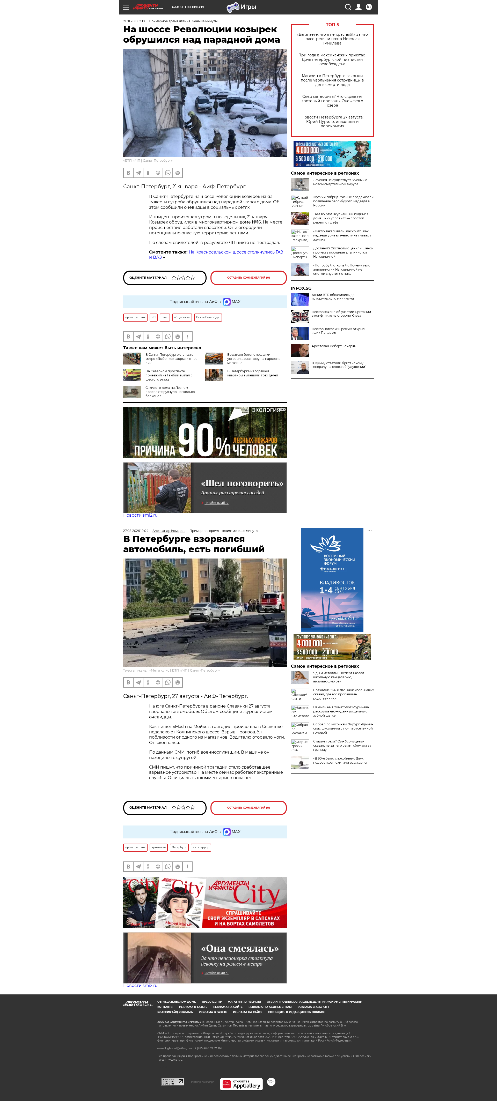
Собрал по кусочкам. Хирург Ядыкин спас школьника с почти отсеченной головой (343, 728)
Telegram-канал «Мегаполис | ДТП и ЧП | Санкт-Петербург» (171, 670)
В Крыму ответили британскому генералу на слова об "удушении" (339, 365)
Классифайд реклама (175, 1012)
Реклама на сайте (228, 1007)
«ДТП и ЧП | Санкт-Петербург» (148, 160)
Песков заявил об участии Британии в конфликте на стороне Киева (341, 313)
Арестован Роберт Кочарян (334, 346)
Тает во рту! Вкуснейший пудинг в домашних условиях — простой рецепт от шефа (340, 218)
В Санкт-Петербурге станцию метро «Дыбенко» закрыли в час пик (171, 359)
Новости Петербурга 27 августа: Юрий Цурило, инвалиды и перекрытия (332, 121)
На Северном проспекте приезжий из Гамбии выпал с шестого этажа (169, 375)
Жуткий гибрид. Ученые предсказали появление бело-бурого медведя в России (343, 201)
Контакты (165, 1007)
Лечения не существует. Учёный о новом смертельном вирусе (340, 182)
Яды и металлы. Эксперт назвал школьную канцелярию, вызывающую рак (338, 677)
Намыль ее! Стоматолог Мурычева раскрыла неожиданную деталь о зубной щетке (341, 711)
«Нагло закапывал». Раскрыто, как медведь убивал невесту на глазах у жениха (342, 235)
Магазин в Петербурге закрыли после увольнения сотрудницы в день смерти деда (332, 80)
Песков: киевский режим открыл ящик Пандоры (338, 330)
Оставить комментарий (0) (248, 277)
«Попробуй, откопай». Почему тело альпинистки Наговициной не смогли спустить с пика (341, 269)
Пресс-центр (212, 1001)
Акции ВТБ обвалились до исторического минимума (333, 296)
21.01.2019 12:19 (134, 21)
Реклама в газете (193, 1007)
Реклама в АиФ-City (313, 1007)
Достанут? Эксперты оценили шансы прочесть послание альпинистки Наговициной (343, 252)
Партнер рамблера (202, 1081)
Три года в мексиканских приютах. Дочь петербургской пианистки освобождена (332, 59)
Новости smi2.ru (140, 515)
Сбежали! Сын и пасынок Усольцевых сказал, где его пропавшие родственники (343, 694)
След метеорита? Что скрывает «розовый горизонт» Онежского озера (332, 101)
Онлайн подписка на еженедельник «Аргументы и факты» (314, 1001)
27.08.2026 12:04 (135, 531)
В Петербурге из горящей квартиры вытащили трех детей (252, 373)
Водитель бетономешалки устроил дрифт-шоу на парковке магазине (253, 359)
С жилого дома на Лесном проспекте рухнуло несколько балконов (170, 392)
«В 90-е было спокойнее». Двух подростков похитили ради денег (340, 760)
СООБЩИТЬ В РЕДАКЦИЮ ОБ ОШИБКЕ (296, 1012)
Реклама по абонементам (270, 1007)
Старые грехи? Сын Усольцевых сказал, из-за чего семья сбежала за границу (342, 745)
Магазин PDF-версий (244, 1001)
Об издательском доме (176, 1001)
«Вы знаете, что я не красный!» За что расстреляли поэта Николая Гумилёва (332, 39)
